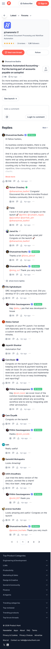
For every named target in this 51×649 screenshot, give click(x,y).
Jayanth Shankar (13, 345)
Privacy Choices (26, 635)
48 (5, 77)
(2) (9, 339)
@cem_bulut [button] (19, 393)
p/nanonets (10, 32)
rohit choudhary (13, 474)
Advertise (38, 635)
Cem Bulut (10, 360)
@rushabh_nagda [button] (36, 214)
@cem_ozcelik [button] (23, 434)
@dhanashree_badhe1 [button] (19, 191)
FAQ (28, 630)
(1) (13, 201)
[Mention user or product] (7, 117)
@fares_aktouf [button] (28, 255)
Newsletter (7, 630)
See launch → (10, 98)
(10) (9, 181)
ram (7, 444)
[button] (20, 76)
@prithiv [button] (23, 214)
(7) (13, 245)
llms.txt (6, 640)
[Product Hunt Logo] (9, 3)
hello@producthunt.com (30, 640)
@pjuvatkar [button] (14, 217)
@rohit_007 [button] (14, 498)
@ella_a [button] (17, 308)
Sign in (44, 3)
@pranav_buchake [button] (17, 530)
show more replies (17, 281)
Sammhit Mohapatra (15, 459)
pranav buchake (13, 509)
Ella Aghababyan (13, 287)
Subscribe (27, 3)
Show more (10, 177)
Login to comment (36, 117)
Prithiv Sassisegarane (19, 304)
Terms (34, 630)
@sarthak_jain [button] (27, 217)
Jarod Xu (13, 231)
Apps (16, 630)
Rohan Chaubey (17, 187)
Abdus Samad (12, 322)
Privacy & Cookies (10, 635)
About (22, 630)
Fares (12, 208)
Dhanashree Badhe (13, 61)
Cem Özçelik (11, 415)
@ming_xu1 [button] (14, 270)
